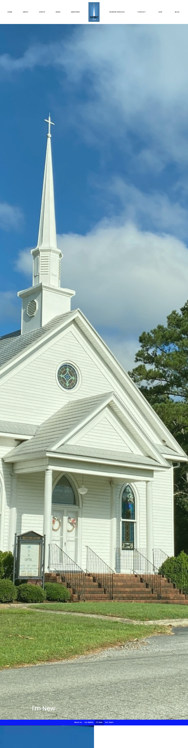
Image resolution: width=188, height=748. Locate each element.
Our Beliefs (88, 722)
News (58, 12)
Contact (141, 12)
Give (160, 12)
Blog (177, 12)
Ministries (75, 12)
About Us (78, 722)
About (25, 12)
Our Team (109, 722)
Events (42, 12)
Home (10, 12)
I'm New (99, 722)
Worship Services (117, 12)
